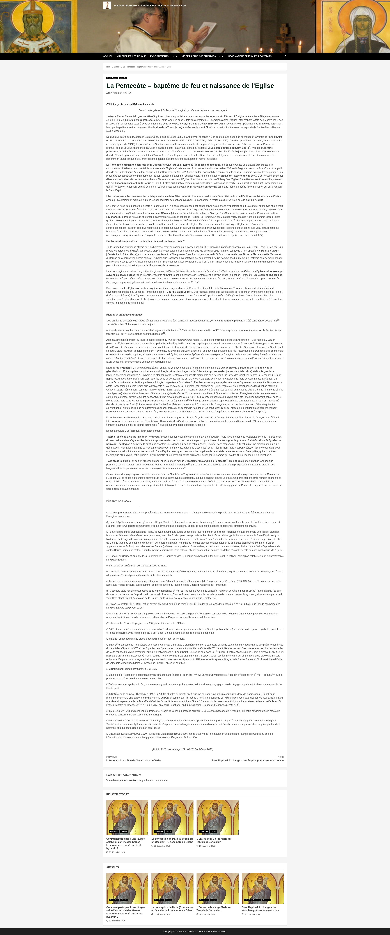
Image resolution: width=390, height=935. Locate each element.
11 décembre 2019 (117, 852)
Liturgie (123, 78)
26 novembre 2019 (207, 846)
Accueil (108, 56)
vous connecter (128, 780)
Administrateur (112, 93)
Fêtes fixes (159, 831)
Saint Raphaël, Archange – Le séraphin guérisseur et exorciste (248, 759)
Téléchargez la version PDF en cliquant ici (130, 104)
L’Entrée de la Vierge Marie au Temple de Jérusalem (218, 817)
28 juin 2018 (125, 93)
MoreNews (205, 931)
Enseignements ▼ (162, 56)
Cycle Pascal (112, 78)
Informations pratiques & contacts (249, 56)
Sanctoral (257, 900)
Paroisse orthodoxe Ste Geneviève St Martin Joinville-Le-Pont (150, 5)
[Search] (286, 56)
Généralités (114, 831)
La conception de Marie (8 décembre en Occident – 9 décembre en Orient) (172, 817)
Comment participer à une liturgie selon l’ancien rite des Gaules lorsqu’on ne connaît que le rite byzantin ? (127, 817)
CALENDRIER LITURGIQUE (131, 56)
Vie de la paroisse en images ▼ (201, 56)
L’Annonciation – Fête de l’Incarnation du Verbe (133, 759)
